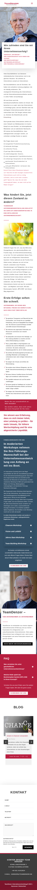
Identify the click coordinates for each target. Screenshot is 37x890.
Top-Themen (12, 739)
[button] (6, 742)
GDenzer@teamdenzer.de (21, 874)
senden (28, 847)
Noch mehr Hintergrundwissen (17, 644)
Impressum (14, 886)
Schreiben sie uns (18, 565)
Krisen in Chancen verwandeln (17, 736)
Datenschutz (22, 886)
